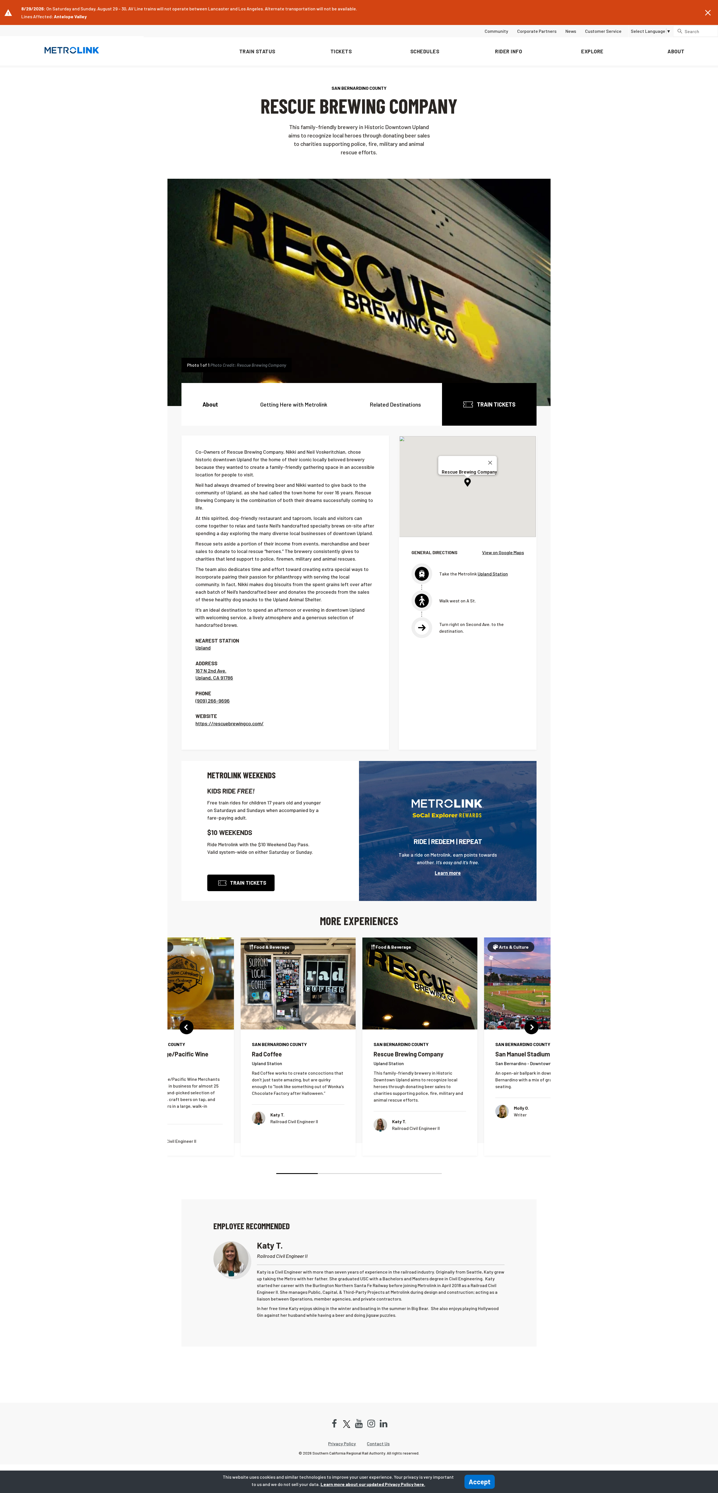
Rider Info (508, 51)
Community (496, 31)
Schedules (424, 51)
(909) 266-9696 (212, 701)
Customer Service (603, 31)
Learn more (448, 873)
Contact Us (378, 1443)
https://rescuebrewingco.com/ (229, 723)
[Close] (490, 462)
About (676, 51)
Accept (480, 1482)
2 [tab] (338, 1173)
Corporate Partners (536, 31)
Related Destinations (395, 404)
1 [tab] (297, 1173)
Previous (187, 1027)
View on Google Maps (503, 552)
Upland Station (493, 573)
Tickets (341, 51)
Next (531, 1027)
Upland (203, 648)
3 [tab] (380, 1173)
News (570, 31)
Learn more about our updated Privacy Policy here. (373, 1484)
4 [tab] (421, 1173)
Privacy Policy (342, 1443)
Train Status (257, 51)
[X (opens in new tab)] (346, 1424)
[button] (707, 13)
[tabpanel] (298, 1046)
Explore (592, 51)
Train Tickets (496, 404)
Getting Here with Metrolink (293, 404)
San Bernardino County (359, 88)
